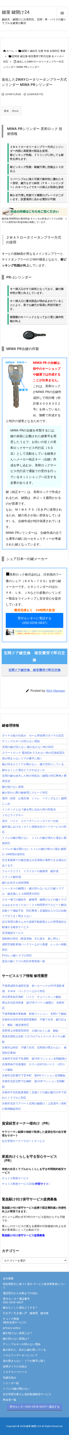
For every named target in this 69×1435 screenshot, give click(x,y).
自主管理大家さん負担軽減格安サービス (27, 1394)
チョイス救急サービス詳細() (25, 1183)
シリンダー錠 (11, 1383)
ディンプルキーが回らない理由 (21, 741)
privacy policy (12, 1327)
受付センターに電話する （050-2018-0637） (34, 620)
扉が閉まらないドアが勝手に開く (22, 758)
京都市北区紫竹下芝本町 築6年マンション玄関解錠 (34, 1075)
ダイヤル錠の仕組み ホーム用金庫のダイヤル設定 (33, 735)
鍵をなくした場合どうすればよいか (23, 769)
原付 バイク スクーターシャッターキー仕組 (30, 820)
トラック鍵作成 (11, 876)
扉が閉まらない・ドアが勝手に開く (24, 1360)
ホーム (10, 50)
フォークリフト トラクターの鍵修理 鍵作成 (30, 871)
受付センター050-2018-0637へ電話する (35, 1406)
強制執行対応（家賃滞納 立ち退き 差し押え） (31, 938)
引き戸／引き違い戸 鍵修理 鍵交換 (25, 1313)
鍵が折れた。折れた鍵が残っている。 (25, 1349)
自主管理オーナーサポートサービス (23, 1141)
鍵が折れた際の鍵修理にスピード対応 (25, 792)
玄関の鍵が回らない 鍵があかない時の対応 (28, 746)
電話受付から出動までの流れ (20, 1293)
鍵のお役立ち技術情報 (15, 882)
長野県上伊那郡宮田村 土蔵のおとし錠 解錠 (30, 1030)
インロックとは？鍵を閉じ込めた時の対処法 (29, 809)
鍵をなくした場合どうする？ (20, 1307)
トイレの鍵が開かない (16, 1388)
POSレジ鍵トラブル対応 (17, 955)
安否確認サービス (13, 932)
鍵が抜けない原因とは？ (17, 1333)
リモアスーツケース (15, 1371)
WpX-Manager (55, 690)
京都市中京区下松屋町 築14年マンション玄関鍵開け (34, 1058)
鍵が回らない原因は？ (16, 1338)
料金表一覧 (9, 1399)
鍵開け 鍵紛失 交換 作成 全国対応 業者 (43, 50)
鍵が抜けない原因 (13, 786)
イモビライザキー (13, 815)
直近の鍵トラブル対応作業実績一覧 (23, 961)
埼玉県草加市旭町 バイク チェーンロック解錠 (31, 996)
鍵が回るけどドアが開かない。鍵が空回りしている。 (34, 764)
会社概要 (8, 1278)
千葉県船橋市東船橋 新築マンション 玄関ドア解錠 (34, 1013)
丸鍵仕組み (9, 1377)
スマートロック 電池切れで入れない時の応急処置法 (33, 752)
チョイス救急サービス (15, 1178)
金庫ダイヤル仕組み (15, 1366)
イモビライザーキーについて (20, 1355)
